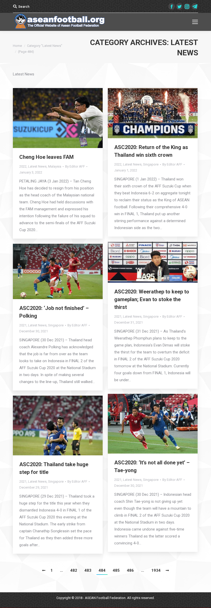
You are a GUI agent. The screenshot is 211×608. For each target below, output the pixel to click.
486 (130, 570)
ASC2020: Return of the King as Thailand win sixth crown (151, 151)
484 (102, 570)
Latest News (37, 166)
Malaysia (54, 166)
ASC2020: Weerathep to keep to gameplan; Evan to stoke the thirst (151, 299)
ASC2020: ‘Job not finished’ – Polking (54, 312)
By (75, 166)
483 (87, 570)
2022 (23, 166)
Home (17, 46)
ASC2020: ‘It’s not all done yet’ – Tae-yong (152, 466)
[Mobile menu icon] (195, 22)
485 (116, 570)
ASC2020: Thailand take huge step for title (53, 468)
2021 (117, 316)
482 (73, 570)
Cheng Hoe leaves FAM (46, 157)
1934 (156, 570)
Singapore (151, 164)
